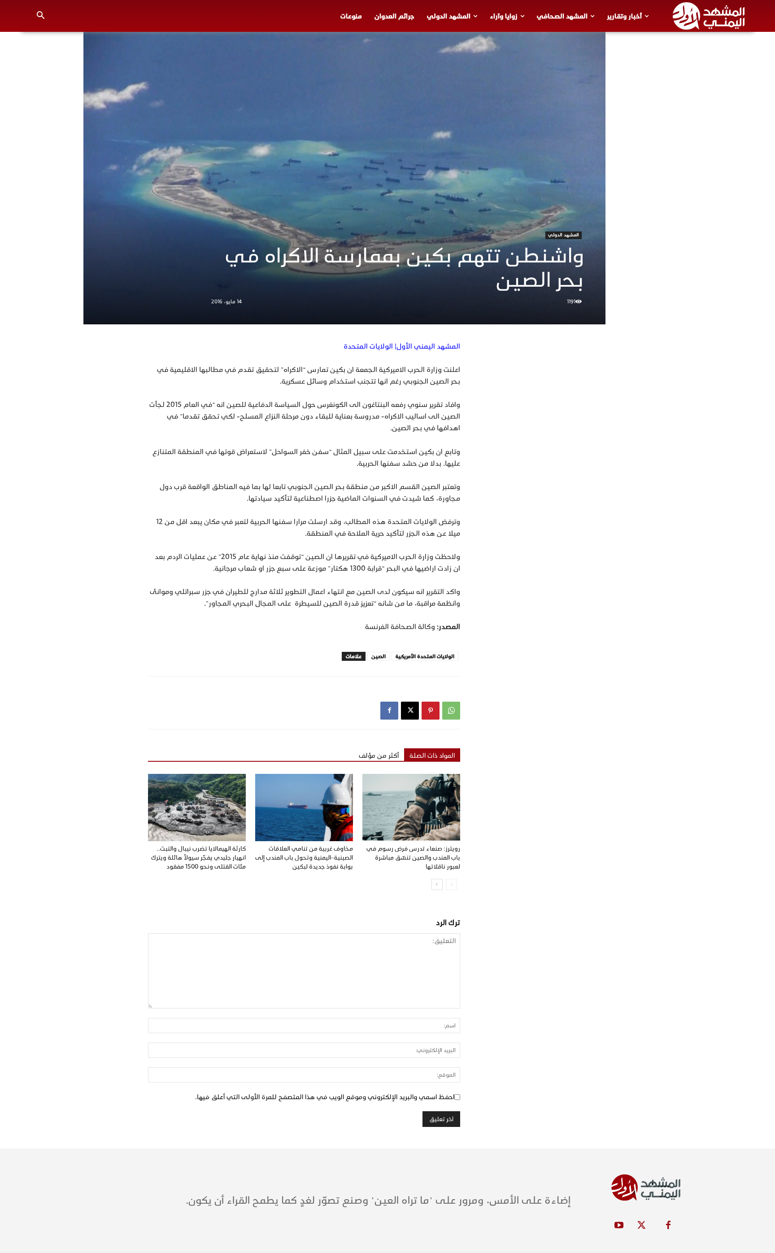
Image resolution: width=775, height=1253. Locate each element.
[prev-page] (451, 884)
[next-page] (437, 884)
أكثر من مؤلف (379, 755)
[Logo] (709, 16)
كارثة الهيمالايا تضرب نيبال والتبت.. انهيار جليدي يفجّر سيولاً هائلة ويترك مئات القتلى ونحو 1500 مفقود (198, 857)
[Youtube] (619, 1225)
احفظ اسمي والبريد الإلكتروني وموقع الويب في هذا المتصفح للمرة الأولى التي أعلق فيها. (324, 1096)
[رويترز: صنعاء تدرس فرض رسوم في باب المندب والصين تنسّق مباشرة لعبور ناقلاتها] (411, 807)
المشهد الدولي (563, 235)
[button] (40, 16)
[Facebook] (389, 711)
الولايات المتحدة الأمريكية (425, 656)
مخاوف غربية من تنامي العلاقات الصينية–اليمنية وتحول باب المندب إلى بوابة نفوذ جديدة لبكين (304, 857)
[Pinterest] (431, 711)
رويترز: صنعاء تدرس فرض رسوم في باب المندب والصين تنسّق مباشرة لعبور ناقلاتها (413, 857)
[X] (410, 711)
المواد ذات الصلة (432, 755)
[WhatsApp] (451, 711)
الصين (378, 656)
